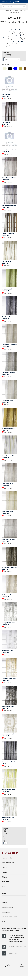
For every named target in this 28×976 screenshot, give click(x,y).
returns (4, 893)
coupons (4, 898)
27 (4, 55)
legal (3, 921)
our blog (4, 872)
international (6, 881)
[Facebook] (2, 853)
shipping (4, 877)
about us (4, 867)
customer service (7, 858)
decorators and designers (9, 917)
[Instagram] (6, 853)
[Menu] (24, 2)
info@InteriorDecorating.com (17, 947)
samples (4, 902)
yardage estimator (7, 907)
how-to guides (6, 912)
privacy (4, 886)
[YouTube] (13, 853)
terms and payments (8, 863)
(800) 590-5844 (13, 953)
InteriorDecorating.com (9, 2)
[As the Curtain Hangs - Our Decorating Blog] (17, 853)
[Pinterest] (9, 853)
